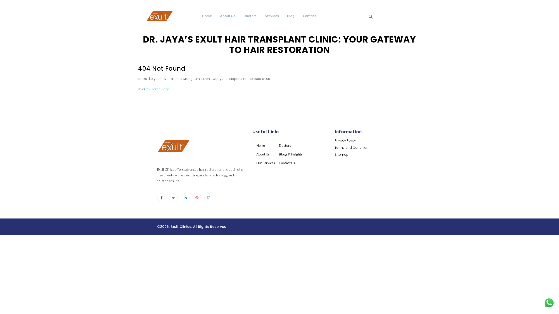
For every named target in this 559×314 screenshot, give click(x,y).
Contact (309, 16)
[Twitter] (173, 197)
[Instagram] (208, 197)
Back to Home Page (154, 89)
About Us (227, 16)
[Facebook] (161, 197)
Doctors (250, 16)
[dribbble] (197, 197)
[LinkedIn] (185, 197)
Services (272, 16)
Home (207, 16)
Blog (291, 16)
